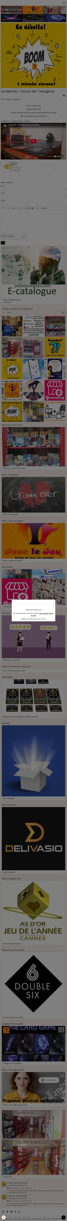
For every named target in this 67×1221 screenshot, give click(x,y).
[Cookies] (4, 1217)
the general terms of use (42, 614)
